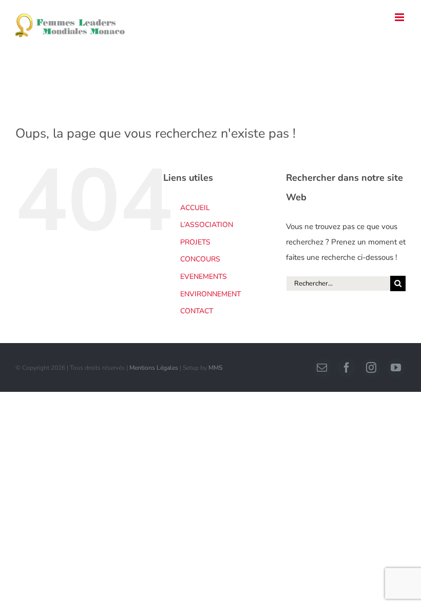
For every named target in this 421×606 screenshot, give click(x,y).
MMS (215, 368)
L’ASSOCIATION (206, 225)
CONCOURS (200, 259)
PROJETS (195, 242)
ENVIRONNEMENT (210, 294)
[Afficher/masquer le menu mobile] (400, 17)
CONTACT (196, 311)
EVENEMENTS (203, 276)
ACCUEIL (195, 208)
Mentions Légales (153, 368)
